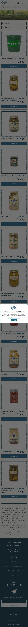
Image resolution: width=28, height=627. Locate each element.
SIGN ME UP (14, 320)
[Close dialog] (27, 304)
